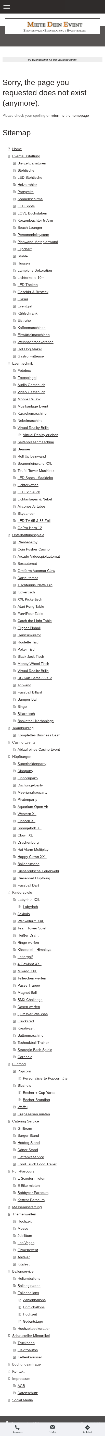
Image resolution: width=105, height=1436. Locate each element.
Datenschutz (28, 1393)
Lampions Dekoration (35, 270)
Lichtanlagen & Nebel (35, 499)
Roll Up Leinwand (32, 456)
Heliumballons (29, 1278)
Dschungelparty (30, 785)
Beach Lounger (30, 227)
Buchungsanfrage (26, 1364)
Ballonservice (23, 1271)
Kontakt (18, 1371)
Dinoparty (25, 771)
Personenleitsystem (33, 235)
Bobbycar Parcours (33, 1193)
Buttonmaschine (31, 1035)
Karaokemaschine (32, 413)
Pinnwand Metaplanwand (38, 242)
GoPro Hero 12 (30, 528)
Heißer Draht (28, 935)
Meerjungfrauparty (32, 792)
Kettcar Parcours (31, 1200)
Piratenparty (27, 799)
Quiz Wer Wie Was (33, 1014)
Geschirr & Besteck (33, 292)
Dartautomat (28, 578)
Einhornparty (28, 778)
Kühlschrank (27, 313)
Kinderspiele (22, 892)
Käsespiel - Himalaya (34, 950)
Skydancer (26, 513)
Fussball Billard (30, 692)
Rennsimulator (29, 635)
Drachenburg (28, 842)
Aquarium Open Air (33, 807)
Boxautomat (27, 563)
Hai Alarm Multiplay (33, 849)
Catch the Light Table (35, 621)
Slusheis (24, 1085)
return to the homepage (70, 115)
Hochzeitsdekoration (34, 1328)
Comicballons (34, 1307)
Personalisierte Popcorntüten (46, 1078)
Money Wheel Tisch (33, 664)
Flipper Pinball (29, 628)
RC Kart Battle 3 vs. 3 (35, 678)
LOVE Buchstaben (32, 213)
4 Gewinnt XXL (30, 964)
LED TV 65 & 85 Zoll (34, 521)
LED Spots (26, 206)
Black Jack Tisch (31, 656)
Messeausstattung (27, 1207)
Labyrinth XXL (29, 899)
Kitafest (24, 1264)
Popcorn (24, 1071)
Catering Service (25, 1121)
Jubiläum (25, 1236)
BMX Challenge (30, 1000)
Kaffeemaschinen (32, 328)
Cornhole (25, 1057)
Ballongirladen (29, 1286)
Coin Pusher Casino (34, 549)
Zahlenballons (34, 1300)
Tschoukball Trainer (33, 1042)
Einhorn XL (26, 821)
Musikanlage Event (33, 406)
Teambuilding (23, 728)
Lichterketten (28, 485)
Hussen (24, 263)
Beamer (24, 449)
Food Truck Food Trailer (37, 1164)
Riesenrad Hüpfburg (34, 878)
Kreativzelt (26, 1028)
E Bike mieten (29, 1185)
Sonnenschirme (30, 199)
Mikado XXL (27, 971)
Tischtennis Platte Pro (35, 585)
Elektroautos (28, 1350)
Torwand (24, 685)
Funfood (19, 1064)
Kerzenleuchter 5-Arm (35, 220)
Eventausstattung (26, 156)
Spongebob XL (30, 828)
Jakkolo (24, 914)
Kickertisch (26, 592)
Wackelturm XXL (31, 921)
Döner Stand (28, 1150)
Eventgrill (25, 306)
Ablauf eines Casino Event (39, 749)
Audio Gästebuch (31, 385)
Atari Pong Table (31, 606)
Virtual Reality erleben (40, 435)
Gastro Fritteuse (31, 356)
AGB (21, 1386)
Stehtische (26, 170)
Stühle (23, 256)
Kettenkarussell (30, 1357)
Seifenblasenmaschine (36, 442)
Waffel (23, 1107)
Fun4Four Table (30, 614)
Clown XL (25, 835)
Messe (23, 1228)
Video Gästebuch (31, 392)
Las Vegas (26, 1243)
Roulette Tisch (29, 642)
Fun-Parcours (23, 1171)
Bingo (22, 706)
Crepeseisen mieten (34, 1114)
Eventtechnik (22, 363)
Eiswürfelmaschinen (34, 335)
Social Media (22, 1400)
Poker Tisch (27, 649)
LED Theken (28, 285)
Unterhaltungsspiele (28, 535)
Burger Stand (28, 1135)
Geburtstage (33, 1321)
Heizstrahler (27, 185)
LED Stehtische (30, 177)
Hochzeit (25, 1221)
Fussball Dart (28, 885)
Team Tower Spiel (32, 928)
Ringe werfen (28, 942)
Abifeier (24, 1257)
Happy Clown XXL (32, 857)
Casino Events (23, 742)
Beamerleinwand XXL (35, 463)
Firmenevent (28, 1250)
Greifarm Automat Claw (36, 571)
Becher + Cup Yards (39, 1093)
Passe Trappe (29, 985)
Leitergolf (25, 957)
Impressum (21, 1379)
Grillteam (25, 1128)
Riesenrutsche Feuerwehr (38, 871)
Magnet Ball (27, 992)
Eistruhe (24, 320)
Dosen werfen (29, 1007)
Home (17, 149)
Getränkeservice (31, 1157)
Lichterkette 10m (31, 278)
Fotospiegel (27, 378)
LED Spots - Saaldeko (35, 478)
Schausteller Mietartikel (31, 1336)
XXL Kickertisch (30, 599)
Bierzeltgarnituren (32, 163)
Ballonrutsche (29, 864)
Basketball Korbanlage (36, 721)
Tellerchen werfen (32, 978)
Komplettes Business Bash (39, 735)
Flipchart (25, 249)
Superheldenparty (32, 764)
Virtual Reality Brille (33, 428)
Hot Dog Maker (30, 349)
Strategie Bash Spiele (35, 1050)
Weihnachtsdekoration (36, 342)
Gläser (23, 299)
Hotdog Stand (29, 1143)
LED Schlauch (29, 492)
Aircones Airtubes (32, 506)
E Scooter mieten (31, 1178)
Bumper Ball (27, 699)
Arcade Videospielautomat (39, 556)
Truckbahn (26, 1343)
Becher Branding (36, 1100)
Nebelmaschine (30, 420)
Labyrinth (30, 907)
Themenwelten (24, 1214)
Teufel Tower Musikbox (36, 471)
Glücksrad (26, 1021)
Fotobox (24, 370)
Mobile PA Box (29, 399)
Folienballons (28, 1293)
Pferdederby (27, 542)
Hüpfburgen (21, 757)
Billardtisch (26, 714)
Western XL (27, 814)
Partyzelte (26, 192)
